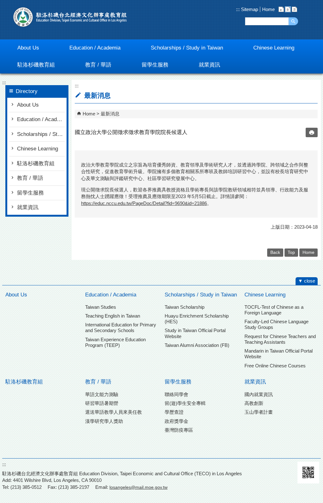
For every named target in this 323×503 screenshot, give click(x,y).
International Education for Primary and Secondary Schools (120, 327)
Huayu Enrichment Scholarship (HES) (197, 318)
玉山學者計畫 (258, 412)
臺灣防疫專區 (179, 430)
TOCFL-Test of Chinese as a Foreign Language (273, 309)
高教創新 (253, 403)
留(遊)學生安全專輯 (185, 403)
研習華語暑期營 (101, 403)
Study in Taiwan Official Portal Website (195, 333)
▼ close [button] (306, 281)
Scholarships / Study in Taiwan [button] (187, 48)
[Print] (312, 132)
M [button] (288, 9)
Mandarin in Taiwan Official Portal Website (278, 353)
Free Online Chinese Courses (275, 365)
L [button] (294, 9)
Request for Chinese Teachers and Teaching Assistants (280, 339)
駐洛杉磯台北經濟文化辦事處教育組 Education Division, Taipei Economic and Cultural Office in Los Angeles (70, 17)
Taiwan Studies (100, 307)
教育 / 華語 (30, 178)
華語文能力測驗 (101, 394)
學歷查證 (174, 412)
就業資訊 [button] (209, 65)
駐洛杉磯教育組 (36, 164)
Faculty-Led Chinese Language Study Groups (276, 324)
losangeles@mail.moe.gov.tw (138, 487)
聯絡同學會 (176, 394)
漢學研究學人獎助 (104, 421)
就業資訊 (27, 207)
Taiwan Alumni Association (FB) (197, 345)
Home (268, 9)
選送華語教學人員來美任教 (113, 412)
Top (291, 252)
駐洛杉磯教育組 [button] (36, 65)
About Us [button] (28, 48)
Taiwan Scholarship (184, 307)
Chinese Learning (37, 149)
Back (275, 252)
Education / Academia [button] (94, 48)
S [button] (281, 9)
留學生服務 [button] (155, 65)
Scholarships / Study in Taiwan (41, 134)
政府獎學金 (176, 421)
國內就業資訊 (258, 394)
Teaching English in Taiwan (112, 316)
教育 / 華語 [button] (98, 65)
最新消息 (110, 113)
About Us (28, 105)
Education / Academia (41, 119)
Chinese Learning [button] (273, 48)
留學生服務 (30, 193)
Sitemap (249, 9)
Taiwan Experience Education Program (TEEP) (115, 342)
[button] (293, 21)
